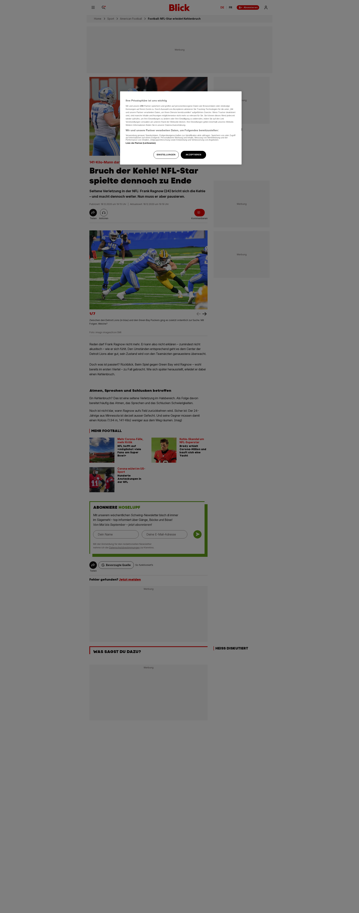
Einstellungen (166, 154)
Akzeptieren (193, 154)
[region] (181, 128)
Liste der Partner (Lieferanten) (141, 143)
